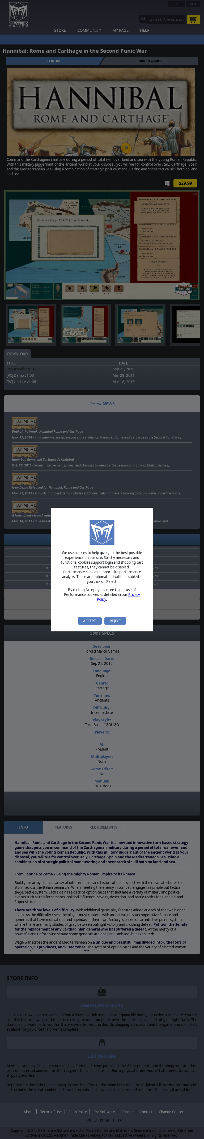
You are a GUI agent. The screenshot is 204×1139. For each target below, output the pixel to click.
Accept (89, 620)
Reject (115, 620)
